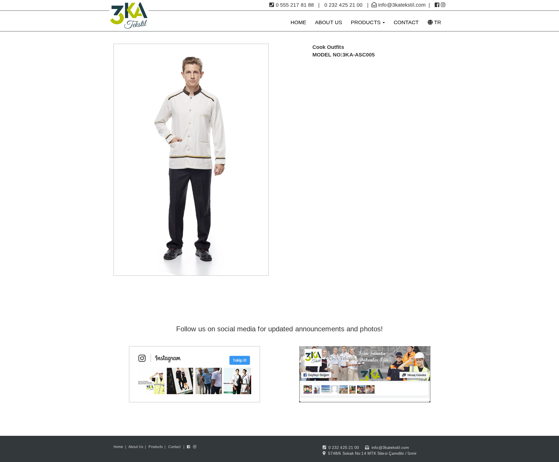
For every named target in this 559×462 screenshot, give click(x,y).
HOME (298, 22)
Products (155, 447)
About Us (135, 447)
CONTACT (406, 22)
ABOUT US (328, 22)
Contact (174, 447)
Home (118, 447)
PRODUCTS (366, 22)
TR (437, 22)
